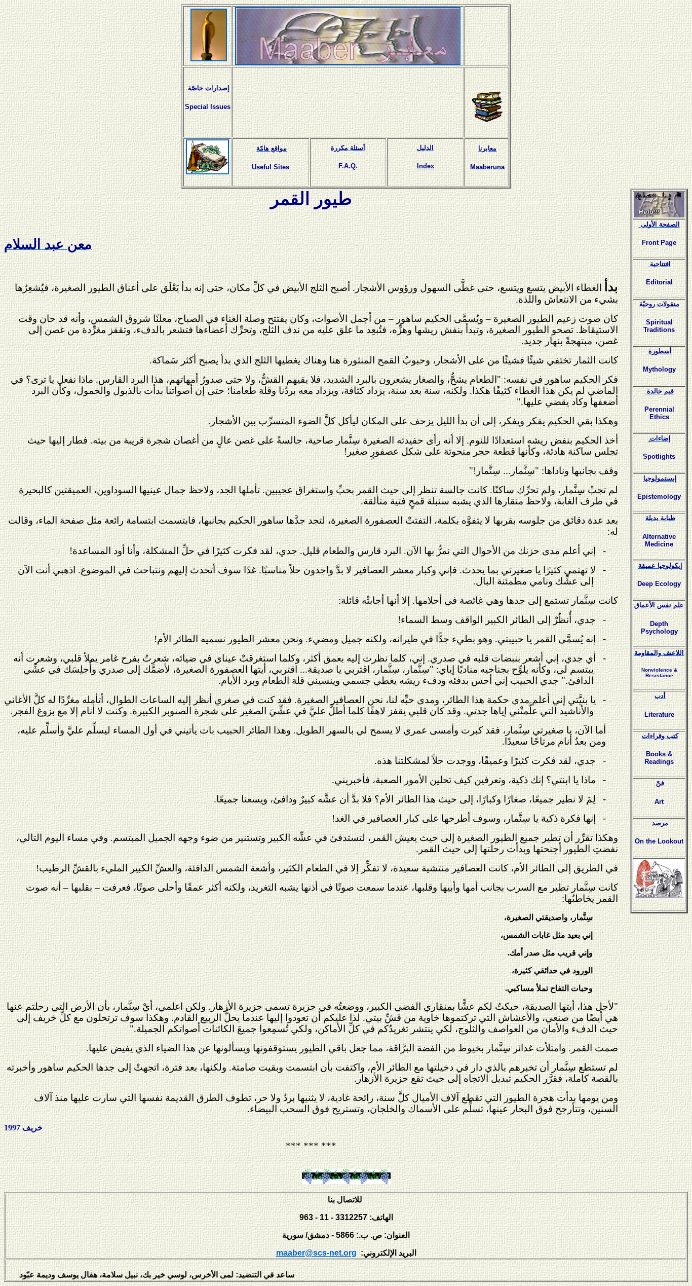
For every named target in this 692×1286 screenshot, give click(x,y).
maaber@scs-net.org (316, 1252)
